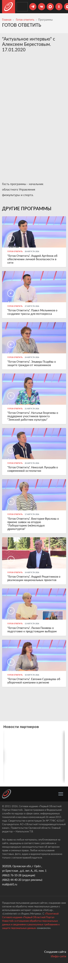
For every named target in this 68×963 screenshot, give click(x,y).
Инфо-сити (58, 956)
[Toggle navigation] (60, 793)
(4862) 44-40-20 (11, 879)
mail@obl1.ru (9, 884)
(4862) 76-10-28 (11, 875)
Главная (6, 19)
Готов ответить (25, 19)
